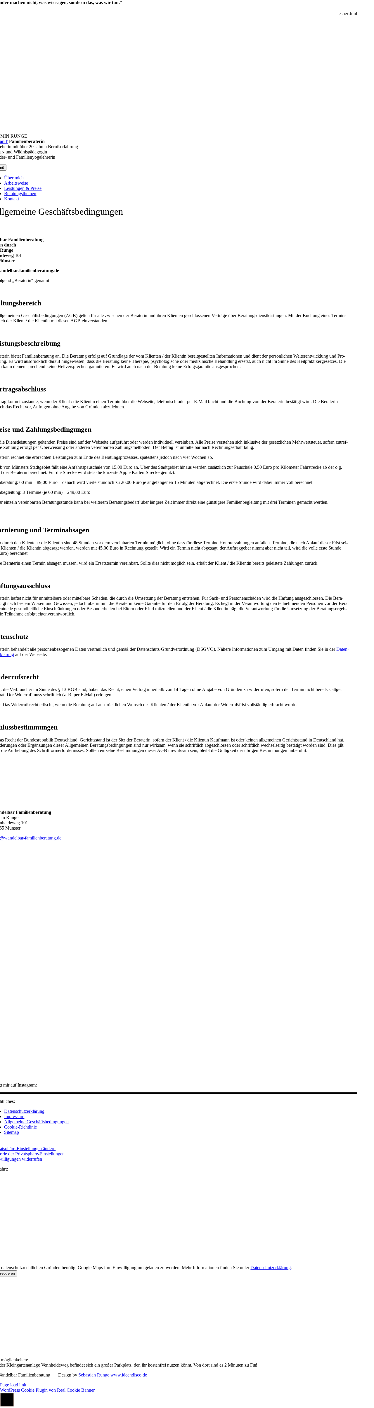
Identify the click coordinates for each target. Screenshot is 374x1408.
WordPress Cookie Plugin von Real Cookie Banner (47, 1390)
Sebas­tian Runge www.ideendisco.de (112, 1374)
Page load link (13, 1384)
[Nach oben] (7, 1405)
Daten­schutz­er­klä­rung (270, 1267)
